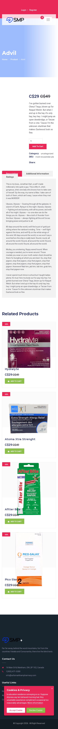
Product (14, 59)
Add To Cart (37, 146)
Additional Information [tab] (37, 173)
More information (35, 703)
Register (33, 10)
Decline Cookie (35, 710)
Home (4, 59)
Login (23, 10)
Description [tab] (12, 173)
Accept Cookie (15, 710)
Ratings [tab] (10, 177)
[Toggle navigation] (48, 19)
